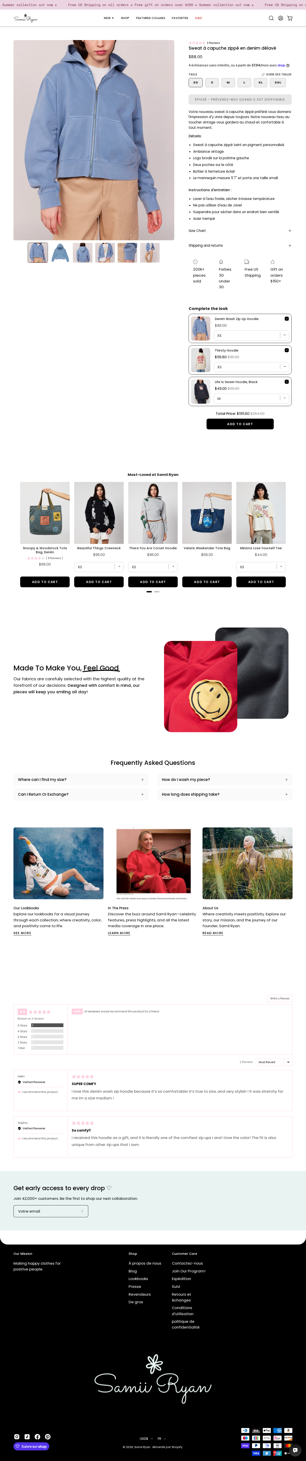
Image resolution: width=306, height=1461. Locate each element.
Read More (213, 933)
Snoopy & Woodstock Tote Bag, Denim (45, 550)
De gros (136, 1301)
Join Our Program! (188, 1271)
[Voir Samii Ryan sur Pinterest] (47, 1436)
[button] (204, 43)
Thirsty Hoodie (226, 350)
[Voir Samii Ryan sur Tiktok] (27, 1436)
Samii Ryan (142, 1447)
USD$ (144, 1438)
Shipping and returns (206, 245)
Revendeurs (140, 1294)
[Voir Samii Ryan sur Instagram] (16, 1436)
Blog (133, 1271)
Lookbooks (138, 1278)
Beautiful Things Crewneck (99, 548)
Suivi (176, 1286)
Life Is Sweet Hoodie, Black (236, 382)
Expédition (181, 1278)
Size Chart (197, 230)
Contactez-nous (187, 1263)
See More (22, 933)
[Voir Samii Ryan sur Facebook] (37, 1436)
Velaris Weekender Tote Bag (207, 548)
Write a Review (280, 998)
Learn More (119, 933)
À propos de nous (145, 1263)
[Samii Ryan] (25, 18)
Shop (133, 1254)
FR (160, 1438)
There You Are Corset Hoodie (153, 548)
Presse (135, 1286)
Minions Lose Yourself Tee (261, 548)
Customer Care (184, 1254)
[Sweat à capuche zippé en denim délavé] (38, 253)
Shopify (177, 1447)
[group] (153, 881)
